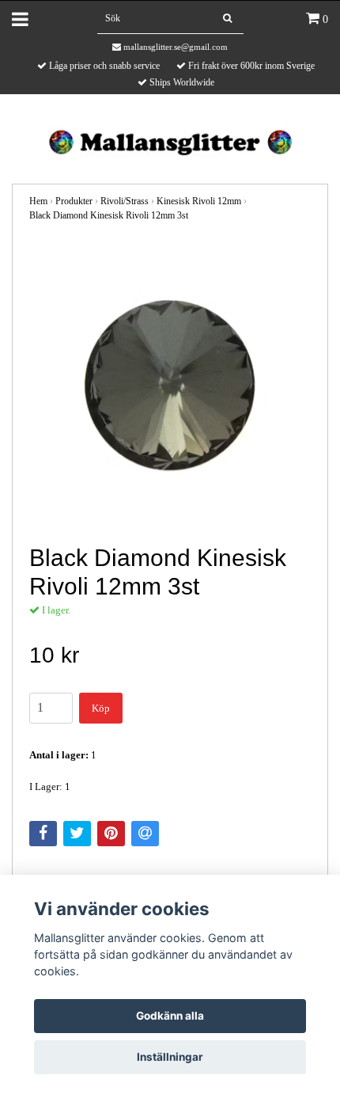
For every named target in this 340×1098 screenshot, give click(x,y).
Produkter (74, 201)
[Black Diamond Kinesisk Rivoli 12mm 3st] (170, 384)
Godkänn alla (170, 1015)
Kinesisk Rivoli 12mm (199, 201)
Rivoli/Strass (124, 201)
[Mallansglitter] (169, 140)
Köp (101, 708)
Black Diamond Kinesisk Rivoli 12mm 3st (108, 215)
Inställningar (170, 1057)
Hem (38, 201)
